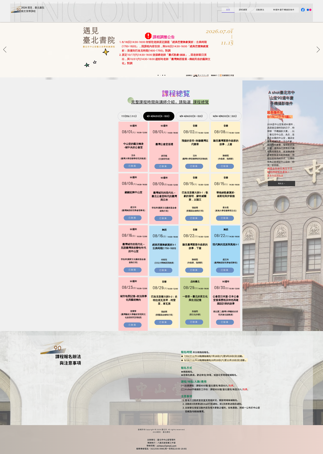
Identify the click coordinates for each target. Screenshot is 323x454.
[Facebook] (302, 9)
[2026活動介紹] (160, 75)
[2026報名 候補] (162, 75)
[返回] (4, 50)
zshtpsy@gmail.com (166, 445)
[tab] (130, 116)
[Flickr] (309, 9)
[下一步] (318, 50)
